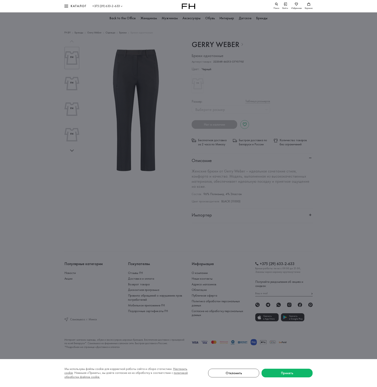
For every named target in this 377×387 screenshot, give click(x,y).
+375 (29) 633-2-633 (106, 6)
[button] (75, 6)
